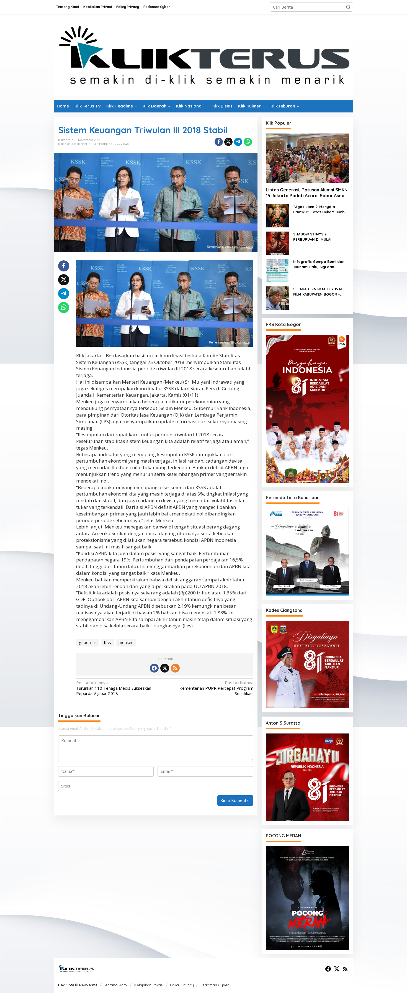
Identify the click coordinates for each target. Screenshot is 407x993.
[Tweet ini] (228, 142)
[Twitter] (164, 668)
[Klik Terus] (203, 56)
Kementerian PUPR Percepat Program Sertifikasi (216, 688)
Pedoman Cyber (214, 985)
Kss (107, 642)
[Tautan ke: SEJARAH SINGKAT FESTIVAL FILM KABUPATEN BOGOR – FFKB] (277, 297)
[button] (348, 7)
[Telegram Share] (238, 142)
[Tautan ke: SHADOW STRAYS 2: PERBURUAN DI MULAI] (277, 242)
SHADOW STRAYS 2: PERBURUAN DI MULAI (312, 237)
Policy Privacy (182, 985)
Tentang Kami (116, 985)
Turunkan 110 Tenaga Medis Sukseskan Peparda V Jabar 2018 (113, 688)
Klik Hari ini (82, 144)
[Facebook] (154, 668)
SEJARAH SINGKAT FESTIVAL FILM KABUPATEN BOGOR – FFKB (318, 292)
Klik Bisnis (65, 144)
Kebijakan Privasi (148, 985)
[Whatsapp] (248, 142)
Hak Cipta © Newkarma (77, 984)
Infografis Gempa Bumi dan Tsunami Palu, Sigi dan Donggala (318, 264)
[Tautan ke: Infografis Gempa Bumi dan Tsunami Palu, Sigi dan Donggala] (277, 270)
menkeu (126, 642)
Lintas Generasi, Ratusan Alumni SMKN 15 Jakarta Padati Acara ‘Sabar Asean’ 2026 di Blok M (307, 193)
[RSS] (175, 668)
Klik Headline (102, 144)
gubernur (87, 642)
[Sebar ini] (219, 142)
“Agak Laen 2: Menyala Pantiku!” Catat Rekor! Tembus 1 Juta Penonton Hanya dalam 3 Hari (321, 209)
